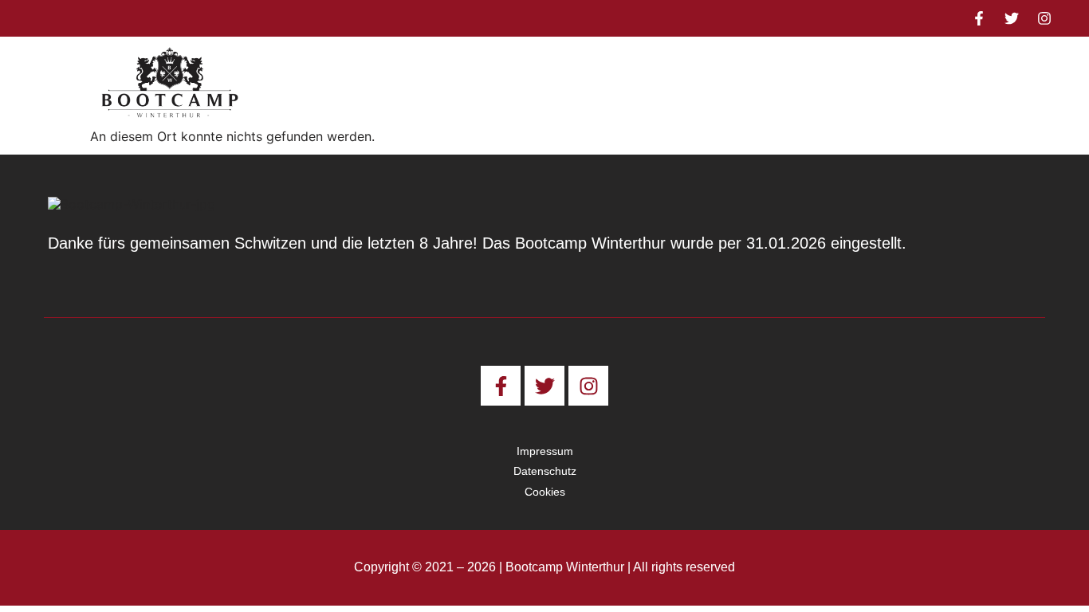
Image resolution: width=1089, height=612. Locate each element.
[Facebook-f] (979, 18)
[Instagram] (1044, 18)
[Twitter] (1011, 18)
